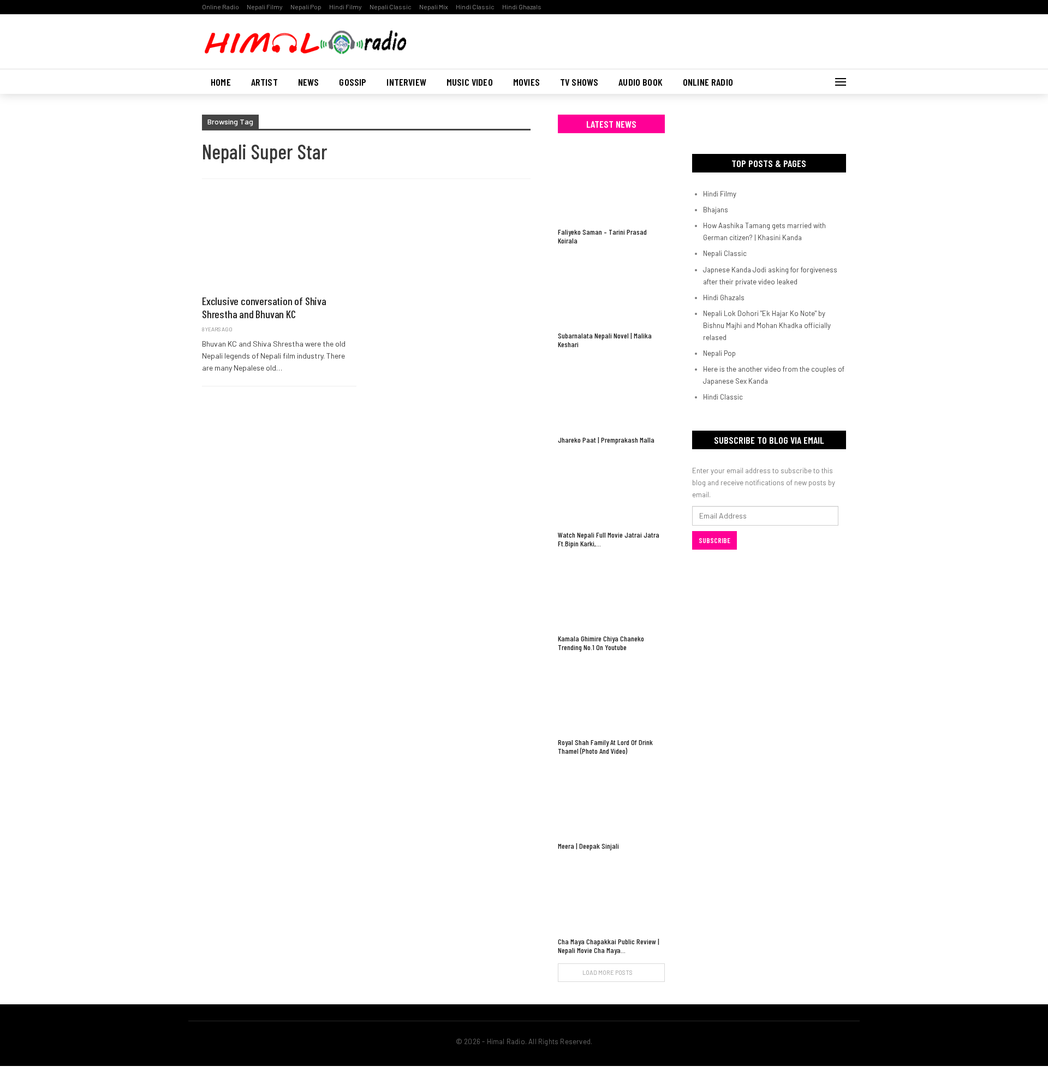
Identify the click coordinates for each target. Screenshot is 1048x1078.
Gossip (352, 82)
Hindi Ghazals (521, 6)
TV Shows (579, 82)
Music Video (469, 82)
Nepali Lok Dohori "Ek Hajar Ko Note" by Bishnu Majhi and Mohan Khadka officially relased (767, 325)
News (308, 82)
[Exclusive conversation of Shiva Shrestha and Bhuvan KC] (279, 242)
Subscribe (714, 540)
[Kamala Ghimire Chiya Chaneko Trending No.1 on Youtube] (611, 592)
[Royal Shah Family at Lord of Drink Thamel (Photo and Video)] (611, 696)
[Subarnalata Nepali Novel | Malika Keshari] (611, 289)
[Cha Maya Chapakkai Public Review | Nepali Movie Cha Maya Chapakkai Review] (611, 894)
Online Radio (220, 6)
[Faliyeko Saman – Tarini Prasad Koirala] (611, 185)
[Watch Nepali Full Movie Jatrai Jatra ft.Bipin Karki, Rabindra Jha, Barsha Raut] (611, 488)
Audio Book (640, 82)
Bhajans (715, 209)
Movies (526, 82)
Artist (264, 82)
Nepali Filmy (265, 6)
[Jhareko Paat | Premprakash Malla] (611, 393)
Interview (406, 82)
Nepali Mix (433, 6)
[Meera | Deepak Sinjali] (611, 800)
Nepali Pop (305, 6)
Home (221, 82)
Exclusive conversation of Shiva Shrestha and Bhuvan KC (264, 307)
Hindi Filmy (345, 6)
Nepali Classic (391, 6)
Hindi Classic (475, 6)
